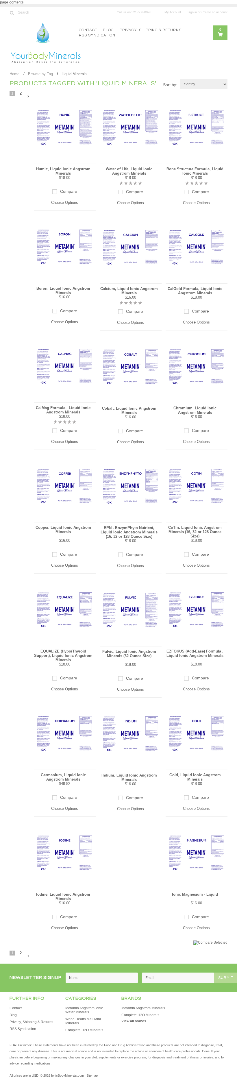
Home (14, 74)
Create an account (214, 12)
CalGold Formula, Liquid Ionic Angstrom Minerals (195, 291)
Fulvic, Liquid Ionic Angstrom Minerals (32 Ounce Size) (129, 653)
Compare (68, 191)
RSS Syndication (97, 35)
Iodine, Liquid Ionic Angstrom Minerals (63, 896)
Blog (108, 30)
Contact (88, 30)
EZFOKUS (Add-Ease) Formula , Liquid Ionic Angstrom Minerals (194, 653)
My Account (172, 12)
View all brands (133, 1021)
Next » (28, 96)
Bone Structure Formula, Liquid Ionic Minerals (194, 171)
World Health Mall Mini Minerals (83, 1021)
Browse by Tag (40, 74)
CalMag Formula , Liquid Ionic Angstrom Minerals (63, 410)
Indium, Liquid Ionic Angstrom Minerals (129, 777)
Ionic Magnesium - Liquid (195, 894)
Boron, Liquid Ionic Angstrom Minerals (63, 290)
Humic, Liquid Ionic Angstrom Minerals (63, 171)
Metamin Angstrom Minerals (143, 1008)
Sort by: (170, 84)
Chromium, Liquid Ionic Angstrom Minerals (194, 410)
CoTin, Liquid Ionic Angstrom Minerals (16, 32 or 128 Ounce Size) (195, 531)
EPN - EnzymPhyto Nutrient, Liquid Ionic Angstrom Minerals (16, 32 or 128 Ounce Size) (129, 532)
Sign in (192, 12)
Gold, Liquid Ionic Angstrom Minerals (195, 777)
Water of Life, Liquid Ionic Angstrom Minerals (129, 171)
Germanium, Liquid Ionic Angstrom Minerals (63, 777)
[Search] (12, 12)
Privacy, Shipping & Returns (151, 30)
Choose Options (64, 202)
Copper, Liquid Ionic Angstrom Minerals (63, 529)
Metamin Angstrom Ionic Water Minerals (84, 1010)
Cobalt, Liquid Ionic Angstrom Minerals (129, 410)
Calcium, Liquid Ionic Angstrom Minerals (129, 291)
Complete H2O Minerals (84, 1030)
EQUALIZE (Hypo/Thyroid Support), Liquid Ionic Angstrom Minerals (63, 655)
